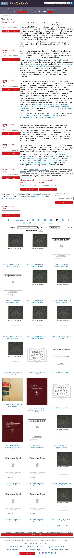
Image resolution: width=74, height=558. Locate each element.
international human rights (42, 162)
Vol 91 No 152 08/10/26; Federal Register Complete (36, 301)
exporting (34, 196)
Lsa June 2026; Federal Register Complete (13, 373)
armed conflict (25, 156)
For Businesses (13, 550)
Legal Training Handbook (40, 98)
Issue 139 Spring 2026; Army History (37, 373)
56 (51, 220)
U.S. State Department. (48, 117)
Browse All (8, 9)
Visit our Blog (27, 553)
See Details (37, 535)
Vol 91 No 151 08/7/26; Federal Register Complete (61, 520)
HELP (44, 12)
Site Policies (16, 546)
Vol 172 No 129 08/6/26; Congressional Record (61, 265)
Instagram (46, 553)
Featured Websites (59, 550)
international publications (39, 170)
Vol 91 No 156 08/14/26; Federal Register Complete (36, 337)
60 (24, 223)
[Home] (15, 5)
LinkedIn (55, 553)
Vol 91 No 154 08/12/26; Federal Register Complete (12, 337)
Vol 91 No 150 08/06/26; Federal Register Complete (61, 484)
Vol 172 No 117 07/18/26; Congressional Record (12, 484)
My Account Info (56, 546)
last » (51, 223)
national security (7, 198)
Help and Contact (35, 546)
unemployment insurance (38, 64)
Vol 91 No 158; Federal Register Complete (61, 337)
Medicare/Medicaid (36, 60)
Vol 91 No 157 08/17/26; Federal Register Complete (36, 265)
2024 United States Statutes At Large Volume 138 (13, 405)
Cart (50, 12)
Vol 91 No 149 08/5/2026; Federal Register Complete (61, 446)
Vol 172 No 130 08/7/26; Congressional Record (13, 301)
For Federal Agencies (35, 550)
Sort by (44, 227)
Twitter (43, 553)
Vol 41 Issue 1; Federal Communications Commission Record (13, 447)
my (35, 12)
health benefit (62, 60)
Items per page (31, 230)
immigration (44, 196)
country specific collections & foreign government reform (45, 157)
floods (58, 66)
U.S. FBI (26, 115)
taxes (32, 127)
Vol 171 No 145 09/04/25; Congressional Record (12, 520)
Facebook (40, 553)
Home (3, 16)
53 (33, 220)
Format (13, 227)
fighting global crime (56, 154)
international (35, 194)
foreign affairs (16, 194)
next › (42, 223)
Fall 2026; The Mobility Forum (61, 408)
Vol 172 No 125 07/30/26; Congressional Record (37, 520)
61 (30, 223)
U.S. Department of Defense (41, 115)
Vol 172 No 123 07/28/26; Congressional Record (37, 446)
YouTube (49, 553)
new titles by (13, 12)
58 (63, 220)
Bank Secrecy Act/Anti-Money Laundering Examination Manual (44, 107)
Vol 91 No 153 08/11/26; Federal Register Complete (61, 301)
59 (69, 220)
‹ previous (19, 220)
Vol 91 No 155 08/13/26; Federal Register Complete (12, 265)
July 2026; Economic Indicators (61, 372)
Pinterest (52, 553)
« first (8, 220)
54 (39, 220)
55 (45, 220)
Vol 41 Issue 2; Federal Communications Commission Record (37, 410)
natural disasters (42, 66)
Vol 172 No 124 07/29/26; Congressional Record (37, 484)
